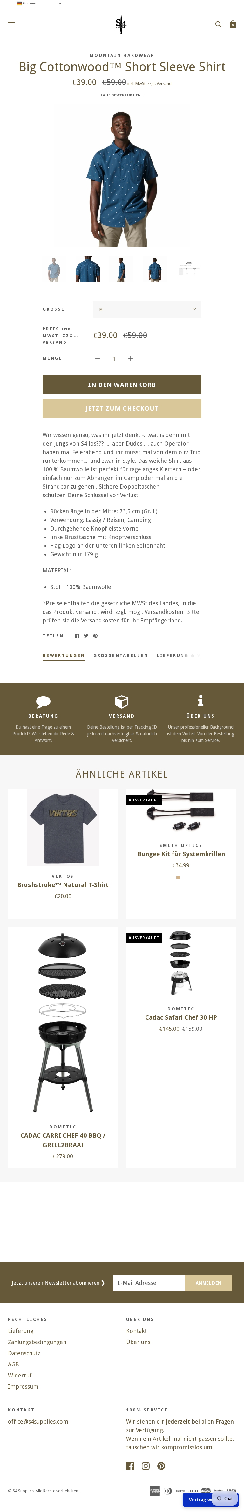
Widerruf (20, 1375)
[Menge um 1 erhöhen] (130, 358)
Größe (54, 309)
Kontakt (136, 1331)
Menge (52, 358)
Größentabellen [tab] (120, 655)
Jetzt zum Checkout (122, 408)
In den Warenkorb (122, 385)
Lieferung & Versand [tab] (190, 655)
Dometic (63, 1126)
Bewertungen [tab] (64, 655)
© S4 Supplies (21, 1490)
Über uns (138, 1342)
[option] (122, 175)
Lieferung (20, 1331)
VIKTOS (63, 876)
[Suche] (218, 23)
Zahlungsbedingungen (37, 1342)
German (29, 3)
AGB (13, 1364)
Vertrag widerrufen (211, 1499)
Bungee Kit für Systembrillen (181, 854)
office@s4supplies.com (38, 1421)
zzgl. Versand (159, 83)
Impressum (23, 1386)
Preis (61, 335)
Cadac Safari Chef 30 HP (181, 1017)
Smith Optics (181, 845)
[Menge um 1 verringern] (97, 358)
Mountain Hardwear (122, 55)
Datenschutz (24, 1353)
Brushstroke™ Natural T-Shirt (63, 885)
